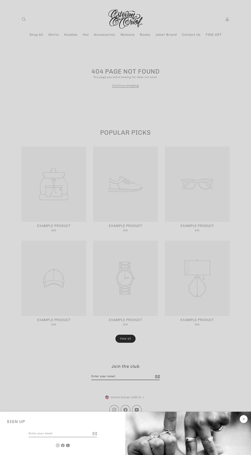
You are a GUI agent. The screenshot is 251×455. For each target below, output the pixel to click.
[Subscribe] (94, 433)
